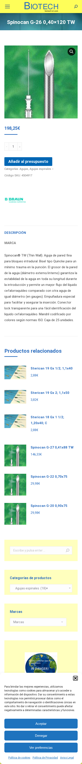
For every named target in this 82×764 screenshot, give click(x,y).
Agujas (23, 168)
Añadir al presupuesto (28, 161)
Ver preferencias (41, 747)
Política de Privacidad (45, 757)
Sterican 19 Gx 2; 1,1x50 (50, 393)
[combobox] (41, 588)
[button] (75, 678)
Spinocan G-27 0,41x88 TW (52, 447)
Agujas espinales (40, 168)
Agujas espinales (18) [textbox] (30, 588)
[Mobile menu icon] (7, 6)
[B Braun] (15, 201)
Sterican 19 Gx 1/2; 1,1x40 (52, 368)
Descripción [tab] (15, 233)
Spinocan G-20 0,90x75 (49, 506)
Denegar (41, 735)
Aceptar (41, 723)
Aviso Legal (67, 757)
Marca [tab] (10, 243)
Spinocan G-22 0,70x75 (49, 477)
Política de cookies (19, 757)
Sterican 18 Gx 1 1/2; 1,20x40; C (47, 420)
